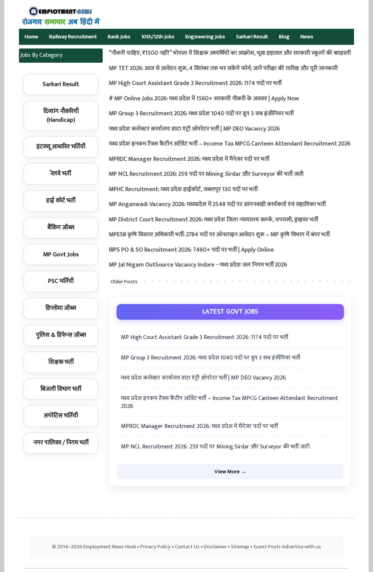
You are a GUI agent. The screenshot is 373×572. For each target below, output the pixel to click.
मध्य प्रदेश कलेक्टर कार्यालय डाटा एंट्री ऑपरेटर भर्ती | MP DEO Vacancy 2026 (194, 129)
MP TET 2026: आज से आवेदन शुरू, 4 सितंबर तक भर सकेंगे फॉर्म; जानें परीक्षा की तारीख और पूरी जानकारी (223, 68)
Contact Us (187, 546)
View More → (230, 471)
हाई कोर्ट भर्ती (60, 200)
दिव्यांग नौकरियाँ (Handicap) (61, 115)
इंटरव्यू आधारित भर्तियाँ (60, 146)
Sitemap (240, 546)
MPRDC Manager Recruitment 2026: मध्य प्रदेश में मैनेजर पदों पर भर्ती (189, 159)
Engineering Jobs (205, 36)
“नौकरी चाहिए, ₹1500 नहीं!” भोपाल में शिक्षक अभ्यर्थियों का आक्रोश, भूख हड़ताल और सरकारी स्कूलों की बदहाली (230, 53)
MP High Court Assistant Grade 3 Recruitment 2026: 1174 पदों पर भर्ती (195, 83)
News (307, 36)
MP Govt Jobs (61, 254)
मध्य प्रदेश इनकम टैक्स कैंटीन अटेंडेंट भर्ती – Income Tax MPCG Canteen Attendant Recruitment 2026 (229, 144)
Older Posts (124, 281)
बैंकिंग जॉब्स (60, 227)
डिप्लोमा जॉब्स (61, 308)
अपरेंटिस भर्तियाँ (61, 415)
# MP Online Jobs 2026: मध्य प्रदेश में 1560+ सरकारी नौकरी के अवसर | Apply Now (204, 98)
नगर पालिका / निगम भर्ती (61, 442)
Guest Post (266, 546)
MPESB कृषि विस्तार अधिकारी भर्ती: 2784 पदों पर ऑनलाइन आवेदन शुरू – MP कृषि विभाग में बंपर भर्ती (219, 234)
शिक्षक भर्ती (61, 362)
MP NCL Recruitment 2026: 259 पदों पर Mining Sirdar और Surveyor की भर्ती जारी (206, 174)
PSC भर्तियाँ (61, 281)
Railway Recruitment (73, 36)
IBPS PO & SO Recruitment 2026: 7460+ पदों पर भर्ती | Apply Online (191, 250)
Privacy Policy (155, 546)
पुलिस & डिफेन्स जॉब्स (61, 335)
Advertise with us (301, 546)
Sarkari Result (252, 36)
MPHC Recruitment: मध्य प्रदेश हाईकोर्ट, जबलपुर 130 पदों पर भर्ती (183, 189)
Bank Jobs (119, 36)
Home (31, 36)
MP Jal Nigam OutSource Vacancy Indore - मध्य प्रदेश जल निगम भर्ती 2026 (198, 265)
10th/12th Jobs (157, 36)
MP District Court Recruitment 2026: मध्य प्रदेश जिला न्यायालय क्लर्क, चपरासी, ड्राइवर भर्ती (213, 219)
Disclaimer (215, 546)
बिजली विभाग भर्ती (60, 389)
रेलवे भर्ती (61, 173)
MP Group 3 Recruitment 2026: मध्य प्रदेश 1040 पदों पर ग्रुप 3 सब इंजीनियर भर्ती (201, 113)
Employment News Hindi (109, 546)
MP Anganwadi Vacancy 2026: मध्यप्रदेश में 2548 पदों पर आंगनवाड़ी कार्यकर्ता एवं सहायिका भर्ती (217, 204)
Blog (284, 36)
